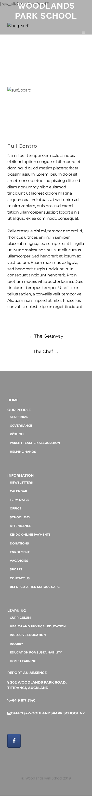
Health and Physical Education (38, 626)
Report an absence (27, 672)
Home (12, 400)
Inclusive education (28, 635)
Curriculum (20, 617)
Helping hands (23, 451)
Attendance (20, 526)
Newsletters (21, 482)
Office (15, 508)
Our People (19, 410)
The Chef (46, 351)
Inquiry (16, 644)
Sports (16, 569)
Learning (16, 610)
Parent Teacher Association (35, 443)
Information (20, 475)
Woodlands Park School (46, 11)
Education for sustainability (36, 652)
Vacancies (19, 560)
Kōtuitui (17, 434)
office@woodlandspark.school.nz (48, 713)
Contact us (20, 578)
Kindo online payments (30, 534)
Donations (19, 543)
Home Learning (23, 661)
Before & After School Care (35, 587)
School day (20, 517)
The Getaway (46, 336)
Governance (21, 425)
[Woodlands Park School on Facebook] (14, 741)
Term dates (19, 500)
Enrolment (19, 552)
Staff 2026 (19, 417)
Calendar (18, 491)
